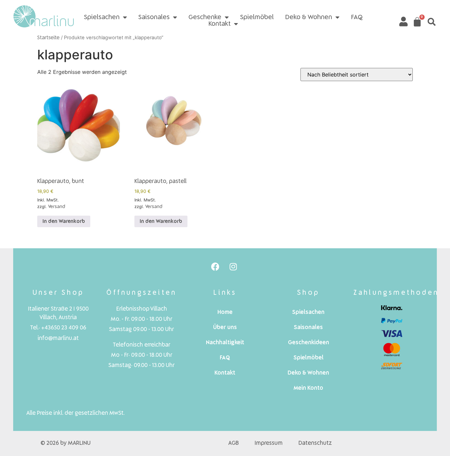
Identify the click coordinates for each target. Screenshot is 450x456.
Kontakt (219, 24)
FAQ (357, 17)
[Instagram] (233, 266)
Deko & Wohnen (308, 17)
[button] (431, 22)
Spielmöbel (257, 17)
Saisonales (154, 17)
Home (225, 312)
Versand (56, 206)
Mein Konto (308, 388)
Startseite (48, 38)
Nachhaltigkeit (225, 343)
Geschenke (204, 17)
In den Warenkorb (63, 221)
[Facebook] (215, 266)
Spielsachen (102, 17)
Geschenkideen (308, 343)
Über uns (225, 327)
